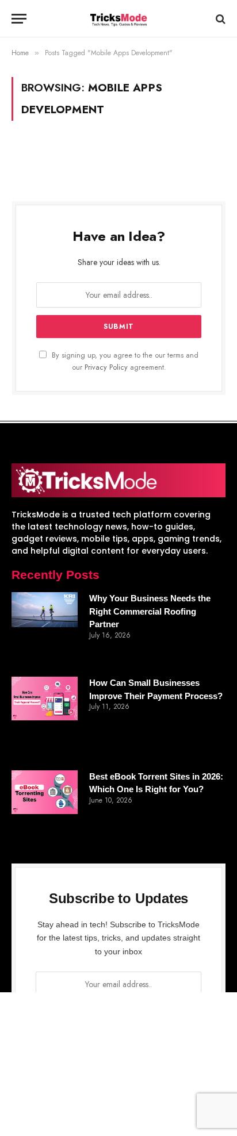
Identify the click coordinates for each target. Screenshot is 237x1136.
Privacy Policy (106, 367)
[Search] (219, 19)
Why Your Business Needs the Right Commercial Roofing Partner (150, 611)
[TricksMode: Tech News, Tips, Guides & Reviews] (118, 18)
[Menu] (19, 19)
